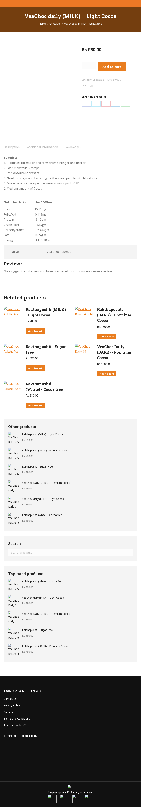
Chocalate (98, 79)
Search (129, 552)
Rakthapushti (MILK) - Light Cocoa (46, 312)
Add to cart (111, 67)
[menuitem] (52, 799)
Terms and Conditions (17, 718)
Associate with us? (15, 725)
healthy (91, 86)
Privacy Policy (12, 705)
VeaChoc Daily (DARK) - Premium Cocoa (114, 352)
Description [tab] (12, 147)
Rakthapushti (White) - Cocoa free (44, 386)
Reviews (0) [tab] (73, 147)
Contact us (10, 699)
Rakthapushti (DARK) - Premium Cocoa (114, 315)
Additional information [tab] (42, 147)
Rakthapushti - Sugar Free (46, 349)
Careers (8, 712)
